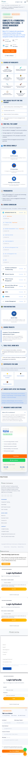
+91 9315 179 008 (5, 531)
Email (4, 647)
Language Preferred (8, 659)
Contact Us (3, 520)
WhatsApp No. (6, 649)
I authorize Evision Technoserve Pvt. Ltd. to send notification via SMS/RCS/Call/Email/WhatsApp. (15, 665)
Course (4, 654)
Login (13, 698)
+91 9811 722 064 (5, 529)
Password (5, 692)
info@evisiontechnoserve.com (8, 534)
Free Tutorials (4, 509)
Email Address (5, 725)
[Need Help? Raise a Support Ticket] (25, 754)
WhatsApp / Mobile (18, 720)
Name (4, 644)
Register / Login (19, 1)
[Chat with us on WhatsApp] (25, 749)
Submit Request (7, 668)
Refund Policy (21, 547)
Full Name (4, 720)
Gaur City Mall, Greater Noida (7, 536)
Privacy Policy (14, 547)
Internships (3, 504)
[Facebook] (11, 496)
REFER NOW (5, 563)
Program (5, 652)
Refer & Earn (4, 523)
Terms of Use (7, 547)
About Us (3, 515)
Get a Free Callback (14, 751)
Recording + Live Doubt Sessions (11, 5)
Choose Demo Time (7, 662)
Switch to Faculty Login (14, 594)
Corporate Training (5, 502)
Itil (19, 5)
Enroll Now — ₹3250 (9, 51)
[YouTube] (5, 496)
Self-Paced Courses (5, 507)
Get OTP (14, 589)
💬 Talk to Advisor (9, 55)
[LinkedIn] (2, 496)
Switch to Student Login (14, 704)
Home (3, 5)
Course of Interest (6, 731)
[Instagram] (8, 496)
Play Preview (9, 216)
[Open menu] (25, 2)
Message (6, 737)
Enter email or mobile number (7, 579)
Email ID (5, 687)
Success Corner (4, 518)
